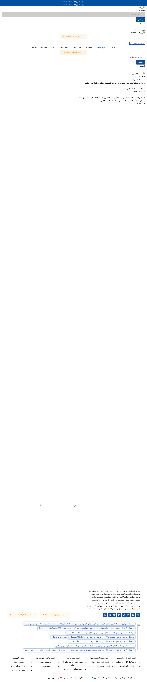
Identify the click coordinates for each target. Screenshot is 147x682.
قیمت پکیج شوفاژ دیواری (99, 662)
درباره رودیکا (19, 662)
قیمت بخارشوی (46, 662)
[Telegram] (133, 615)
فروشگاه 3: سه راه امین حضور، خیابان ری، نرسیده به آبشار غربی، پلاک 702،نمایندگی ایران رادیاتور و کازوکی (93, 637)
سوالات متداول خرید (18, 666)
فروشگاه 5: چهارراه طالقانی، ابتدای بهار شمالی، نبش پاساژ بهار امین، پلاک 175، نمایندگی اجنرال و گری (95, 646)
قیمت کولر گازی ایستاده (126, 658)
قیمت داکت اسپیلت (126, 666)
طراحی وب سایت (76, 678)
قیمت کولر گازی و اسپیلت (126, 662)
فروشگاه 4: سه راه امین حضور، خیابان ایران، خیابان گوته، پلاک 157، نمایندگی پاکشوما (102, 641)
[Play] (119, 615)
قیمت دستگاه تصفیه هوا (99, 658)
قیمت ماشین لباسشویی (72, 669)
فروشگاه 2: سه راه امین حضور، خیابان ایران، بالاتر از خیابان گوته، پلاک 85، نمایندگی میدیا (101, 633)
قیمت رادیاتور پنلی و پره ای (99, 666)
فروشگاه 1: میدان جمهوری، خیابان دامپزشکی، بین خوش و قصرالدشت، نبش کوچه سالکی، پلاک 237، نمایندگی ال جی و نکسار (86, 628)
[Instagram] (128, 615)
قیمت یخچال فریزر (72, 658)
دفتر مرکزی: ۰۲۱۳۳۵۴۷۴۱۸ (53, 615)
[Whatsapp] (138, 615)
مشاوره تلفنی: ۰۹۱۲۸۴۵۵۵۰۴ (20, 615)
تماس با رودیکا (18, 658)
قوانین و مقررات (18, 670)
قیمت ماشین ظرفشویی (45, 658)
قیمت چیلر (45, 666)
